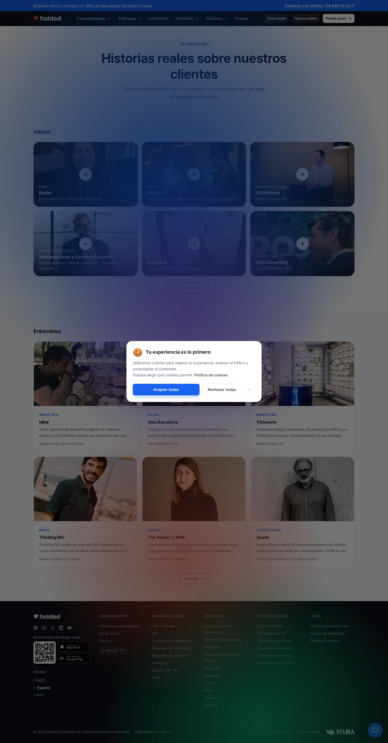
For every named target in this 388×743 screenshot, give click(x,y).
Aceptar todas (166, 389)
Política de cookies (211, 375)
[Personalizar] (249, 389)
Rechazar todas (222, 389)
